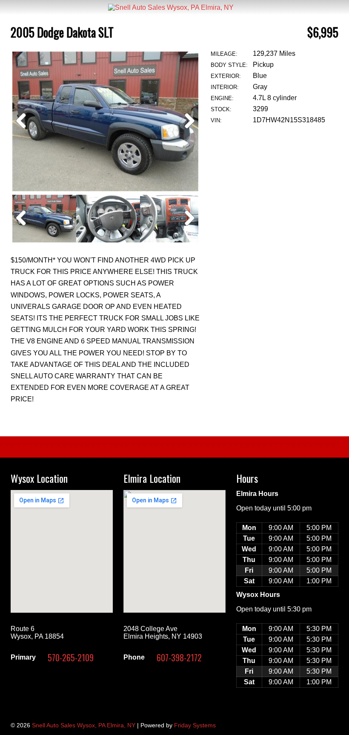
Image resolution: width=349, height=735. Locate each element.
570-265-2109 (71, 657)
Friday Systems (195, 725)
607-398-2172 (179, 657)
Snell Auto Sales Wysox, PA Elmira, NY (83, 725)
